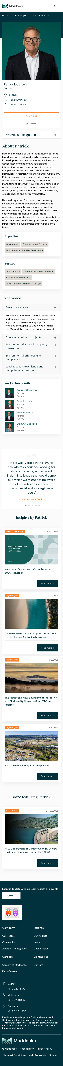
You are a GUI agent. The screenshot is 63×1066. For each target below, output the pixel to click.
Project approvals (17, 307)
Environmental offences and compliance (23, 357)
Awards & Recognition (14, 948)
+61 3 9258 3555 (17, 1000)
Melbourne (14, 995)
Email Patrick (31, 116)
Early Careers (9, 971)
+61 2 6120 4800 (17, 1011)
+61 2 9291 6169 (18, 99)
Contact (38, 965)
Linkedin (34, 123)
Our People (20, 15)
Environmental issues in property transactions (26, 346)
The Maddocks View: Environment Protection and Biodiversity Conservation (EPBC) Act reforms (31, 701)
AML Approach (37, 1055)
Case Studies (41, 948)
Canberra (13, 1006)
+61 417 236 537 (18, 104)
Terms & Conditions (15, 1055)
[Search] (54, 6)
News (37, 942)
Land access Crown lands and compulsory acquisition (24, 368)
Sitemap (53, 1055)
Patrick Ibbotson (41, 15)
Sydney (12, 983)
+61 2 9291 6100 (16, 988)
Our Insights (40, 935)
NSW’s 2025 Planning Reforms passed (27, 765)
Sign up (10, 895)
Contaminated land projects (24, 337)
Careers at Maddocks (14, 965)
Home (5, 15)
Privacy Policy (44, 1048)
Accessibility (27, 1048)
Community (8, 942)
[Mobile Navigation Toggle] (58, 6)
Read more (47, 583)
